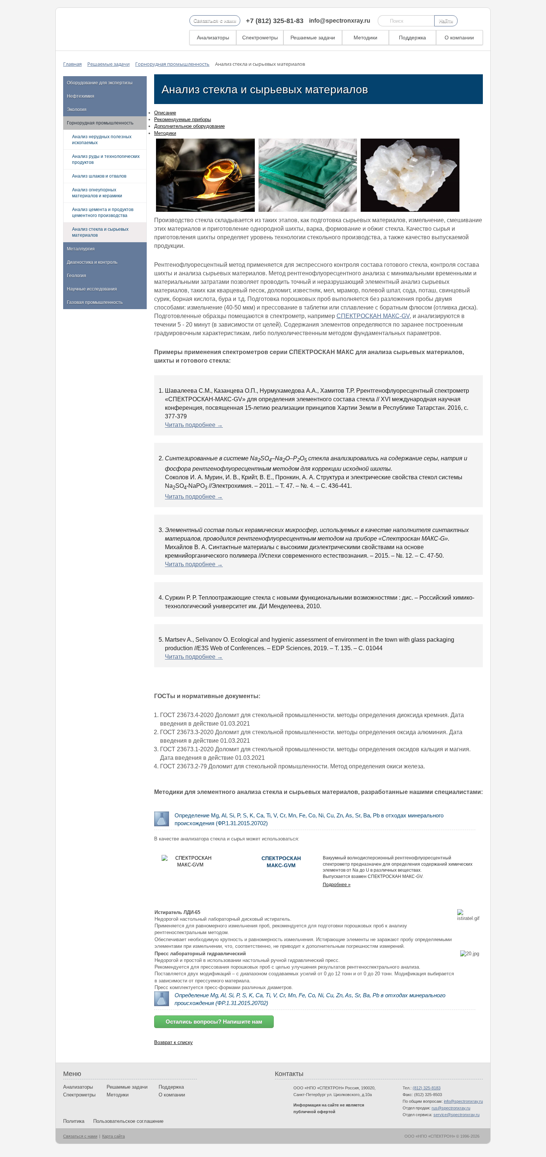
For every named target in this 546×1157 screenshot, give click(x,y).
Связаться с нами (215, 20)
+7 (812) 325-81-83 (274, 21)
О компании (459, 37)
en (465, 21)
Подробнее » (337, 884)
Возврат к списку (173, 1042)
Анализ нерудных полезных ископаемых (101, 139)
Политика (73, 1121)
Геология (76, 275)
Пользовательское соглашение (128, 1121)
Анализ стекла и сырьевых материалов (100, 232)
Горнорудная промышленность (100, 123)
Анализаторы (213, 37)
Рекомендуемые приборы (182, 119)
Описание (165, 113)
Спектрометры (260, 37)
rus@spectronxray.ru (451, 1108)
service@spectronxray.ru (456, 1114)
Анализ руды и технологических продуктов (106, 159)
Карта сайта (113, 1136)
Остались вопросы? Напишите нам (214, 1021)
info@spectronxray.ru (339, 20)
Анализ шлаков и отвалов (99, 176)
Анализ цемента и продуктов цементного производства (102, 212)
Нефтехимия (80, 96)
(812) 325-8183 (427, 1088)
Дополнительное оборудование (189, 126)
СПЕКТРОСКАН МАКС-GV (373, 316)
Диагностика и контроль (92, 262)
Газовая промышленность (95, 302)
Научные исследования (92, 289)
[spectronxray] (101, 29)
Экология (77, 109)
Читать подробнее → (194, 425)
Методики (365, 37)
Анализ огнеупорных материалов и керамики (97, 192)
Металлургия (81, 249)
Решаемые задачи (312, 37)
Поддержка (412, 37)
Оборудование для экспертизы (100, 82)
